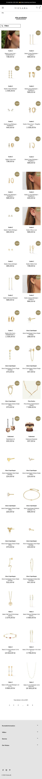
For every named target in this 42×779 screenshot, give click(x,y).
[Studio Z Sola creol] (10, 145)
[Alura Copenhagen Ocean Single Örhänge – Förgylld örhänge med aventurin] (10, 355)
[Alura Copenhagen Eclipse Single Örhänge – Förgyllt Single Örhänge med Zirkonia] (10, 530)
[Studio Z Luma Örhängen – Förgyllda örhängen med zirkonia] (31, 181)
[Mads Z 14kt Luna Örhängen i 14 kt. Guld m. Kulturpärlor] (10, 671)
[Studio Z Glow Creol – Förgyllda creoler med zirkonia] (31, 110)
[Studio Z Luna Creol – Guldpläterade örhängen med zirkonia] (10, 39)
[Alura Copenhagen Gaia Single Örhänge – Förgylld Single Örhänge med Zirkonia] (31, 530)
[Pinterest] (9, 770)
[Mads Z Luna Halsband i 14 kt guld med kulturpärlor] (31, 671)
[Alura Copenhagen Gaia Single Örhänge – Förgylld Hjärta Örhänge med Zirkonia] (10, 459)
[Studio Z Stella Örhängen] (10, 216)
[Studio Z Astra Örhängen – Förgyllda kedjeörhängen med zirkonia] (31, 39)
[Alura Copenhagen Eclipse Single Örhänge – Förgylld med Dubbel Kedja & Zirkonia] (10, 390)
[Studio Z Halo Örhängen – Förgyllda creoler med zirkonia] (31, 145)
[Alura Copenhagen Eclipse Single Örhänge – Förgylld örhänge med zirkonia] (10, 494)
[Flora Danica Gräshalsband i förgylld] (31, 390)
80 (27, 705)
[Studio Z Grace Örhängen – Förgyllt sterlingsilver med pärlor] (31, 284)
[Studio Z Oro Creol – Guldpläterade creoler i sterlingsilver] (10, 319)
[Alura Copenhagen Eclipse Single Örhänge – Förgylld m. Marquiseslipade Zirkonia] (31, 459)
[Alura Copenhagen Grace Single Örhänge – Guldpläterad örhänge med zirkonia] (10, 565)
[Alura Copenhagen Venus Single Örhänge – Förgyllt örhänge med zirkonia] (31, 319)
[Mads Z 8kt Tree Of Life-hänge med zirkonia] (10, 600)
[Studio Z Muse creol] (31, 216)
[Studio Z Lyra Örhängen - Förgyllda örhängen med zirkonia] (10, 110)
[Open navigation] (5, 7)
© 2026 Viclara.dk (6, 775)
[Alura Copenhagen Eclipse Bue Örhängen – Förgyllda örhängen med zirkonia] (31, 565)
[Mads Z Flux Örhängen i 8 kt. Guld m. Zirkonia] (31, 636)
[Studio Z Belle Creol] (31, 250)
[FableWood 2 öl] (10, 425)
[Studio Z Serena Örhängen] (10, 284)
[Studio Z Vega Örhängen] (10, 75)
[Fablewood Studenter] (31, 425)
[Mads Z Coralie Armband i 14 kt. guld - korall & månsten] (10, 636)
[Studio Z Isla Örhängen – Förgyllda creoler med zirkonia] (10, 181)
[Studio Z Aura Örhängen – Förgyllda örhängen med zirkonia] (31, 75)
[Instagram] (6, 770)
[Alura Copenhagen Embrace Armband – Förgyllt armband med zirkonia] (31, 494)
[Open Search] (37, 7)
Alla (3, 13)
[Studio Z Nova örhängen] (10, 250)
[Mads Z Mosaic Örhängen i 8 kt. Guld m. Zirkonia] (31, 600)
